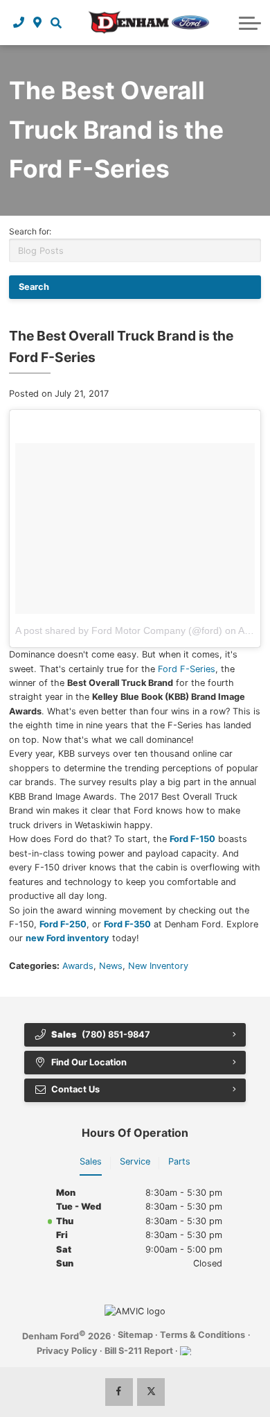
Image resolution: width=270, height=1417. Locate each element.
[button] (56, 22)
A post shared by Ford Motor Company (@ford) (118, 630)
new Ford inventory (67, 938)
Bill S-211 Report (139, 1351)
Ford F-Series (186, 669)
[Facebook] (119, 1392)
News (111, 966)
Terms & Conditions (202, 1335)
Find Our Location (89, 1062)
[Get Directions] (37, 22)
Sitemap (135, 1335)
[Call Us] (19, 22)
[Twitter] (151, 1392)
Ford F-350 (127, 924)
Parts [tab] (179, 1161)
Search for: (30, 231)
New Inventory (158, 966)
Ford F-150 (192, 839)
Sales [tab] (91, 1161)
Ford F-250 (63, 924)
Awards (77, 966)
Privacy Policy (67, 1351)
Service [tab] (135, 1161)
